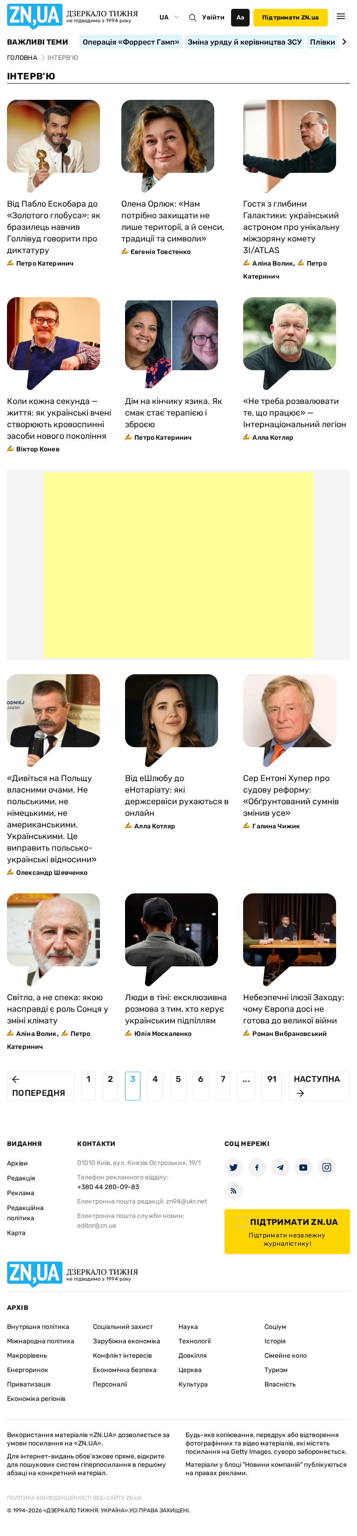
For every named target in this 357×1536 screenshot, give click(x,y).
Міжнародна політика (40, 1341)
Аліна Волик (272, 263)
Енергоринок (27, 1370)
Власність (280, 1384)
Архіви (17, 1163)
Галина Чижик (276, 826)
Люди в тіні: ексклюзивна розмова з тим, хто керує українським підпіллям (176, 1009)
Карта (16, 1233)
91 (272, 1079)
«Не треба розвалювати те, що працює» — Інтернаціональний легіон (294, 413)
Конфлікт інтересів (122, 1356)
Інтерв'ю (31, 76)
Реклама (20, 1193)
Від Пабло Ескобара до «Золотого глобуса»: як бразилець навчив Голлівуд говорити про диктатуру (53, 227)
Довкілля (192, 1356)
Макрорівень (27, 1356)
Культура (193, 1384)
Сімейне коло (285, 1356)
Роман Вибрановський (289, 1034)
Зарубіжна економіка (126, 1341)
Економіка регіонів (36, 1399)
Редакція (21, 1178)
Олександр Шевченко (52, 873)
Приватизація (29, 1384)
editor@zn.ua (96, 1226)
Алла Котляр (272, 438)
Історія (275, 1341)
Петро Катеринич (44, 263)
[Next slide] (343, 42)
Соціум (275, 1327)
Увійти (213, 17)
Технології (194, 1341)
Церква (190, 1370)
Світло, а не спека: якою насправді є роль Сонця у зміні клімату (57, 1009)
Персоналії (110, 1384)
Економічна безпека (125, 1370)
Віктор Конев (38, 449)
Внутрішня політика (38, 1327)
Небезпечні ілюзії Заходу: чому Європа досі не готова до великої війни (293, 1009)
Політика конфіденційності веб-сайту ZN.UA (74, 1498)
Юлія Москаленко (163, 1034)
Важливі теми (37, 42)
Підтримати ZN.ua (290, 17)
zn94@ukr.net (186, 1201)
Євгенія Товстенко (161, 252)
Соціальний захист (123, 1327)
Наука (188, 1327)
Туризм (276, 1370)
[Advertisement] (178, 565)
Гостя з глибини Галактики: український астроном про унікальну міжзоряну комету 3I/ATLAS (291, 227)
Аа (241, 17)
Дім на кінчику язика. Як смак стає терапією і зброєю (173, 413)
